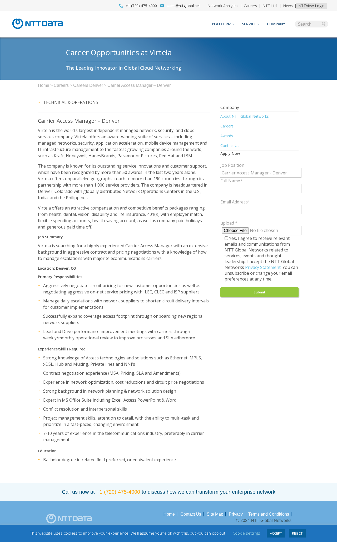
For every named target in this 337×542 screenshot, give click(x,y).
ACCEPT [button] (276, 533)
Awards (226, 135)
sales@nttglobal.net (183, 5)
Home (43, 85)
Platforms (223, 23)
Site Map (215, 514)
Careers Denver (88, 85)
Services (250, 23)
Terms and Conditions (268, 514)
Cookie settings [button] (246, 533)
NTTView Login (311, 5)
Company (276, 23)
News (288, 5)
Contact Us (229, 145)
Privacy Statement (263, 267)
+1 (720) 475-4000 (118, 492)
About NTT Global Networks (244, 116)
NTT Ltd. (269, 5)
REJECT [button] (297, 533)
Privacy (236, 514)
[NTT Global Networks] (37, 31)
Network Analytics (222, 5)
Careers (250, 5)
